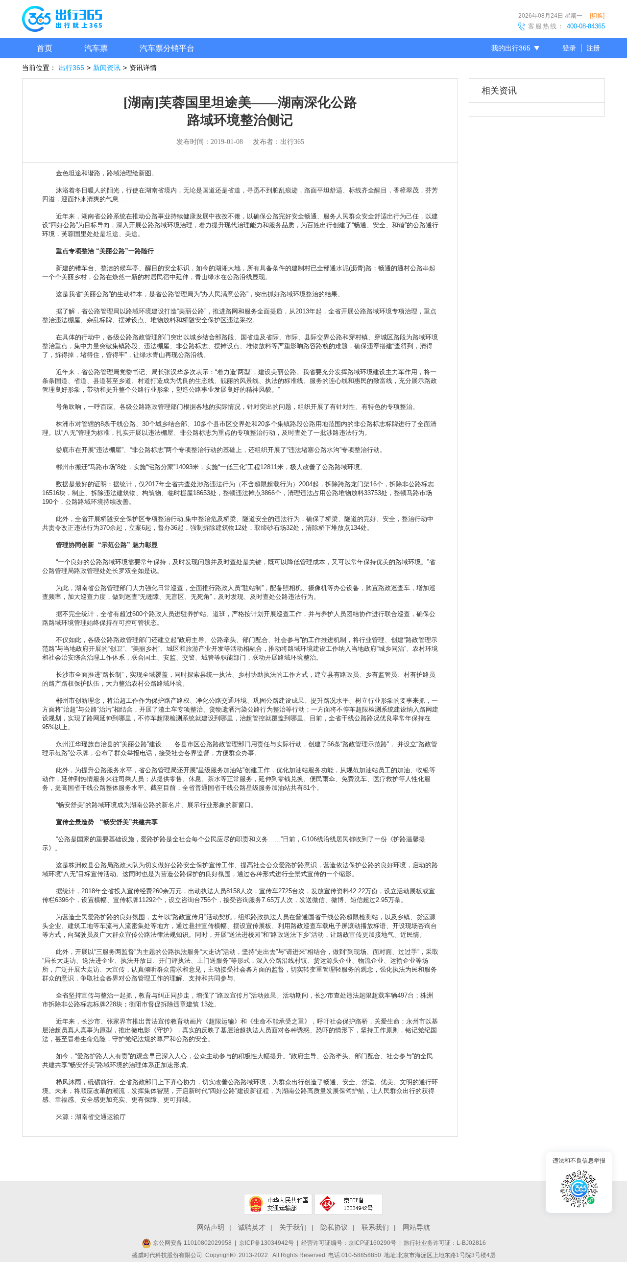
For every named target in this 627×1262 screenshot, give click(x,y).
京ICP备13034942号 (266, 1242)
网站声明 (210, 1227)
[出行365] (62, 20)
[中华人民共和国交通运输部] (278, 1204)
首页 (44, 48)
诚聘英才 (251, 1227)
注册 (593, 48)
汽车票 (96, 48)
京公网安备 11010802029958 (191, 1242)
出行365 (71, 67)
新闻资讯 (107, 67)
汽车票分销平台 (167, 48)
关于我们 (293, 1227)
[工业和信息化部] (348, 1204)
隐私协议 (334, 1227)
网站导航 (416, 1227)
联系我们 (375, 1227)
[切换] (597, 15)
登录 (569, 48)
